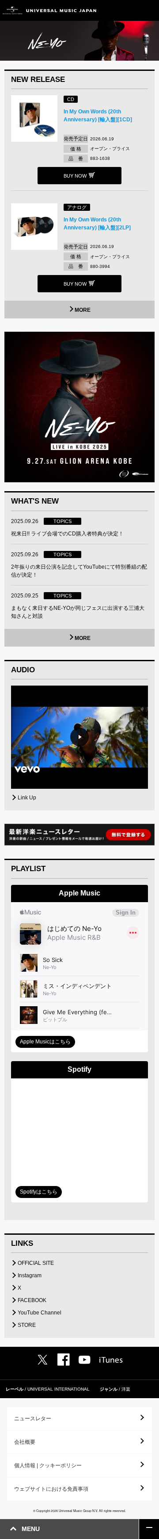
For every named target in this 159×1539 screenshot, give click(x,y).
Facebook (63, 1359)
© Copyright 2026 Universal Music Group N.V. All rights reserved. (79, 1510)
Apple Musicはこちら (45, 1042)
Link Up (27, 798)
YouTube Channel (39, 1313)
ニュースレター (32, 1418)
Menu (149, 10)
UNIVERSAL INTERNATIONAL (58, 1389)
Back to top (149, 1529)
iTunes (111, 1360)
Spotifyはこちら (38, 1192)
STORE (27, 1325)
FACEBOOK (32, 1300)
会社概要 (24, 1442)
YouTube (85, 1360)
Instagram (30, 1275)
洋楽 (125, 1389)
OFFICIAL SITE (36, 1263)
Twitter (42, 1360)
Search (129, 10)
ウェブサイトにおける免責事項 (51, 1489)
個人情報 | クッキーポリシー (48, 1465)
